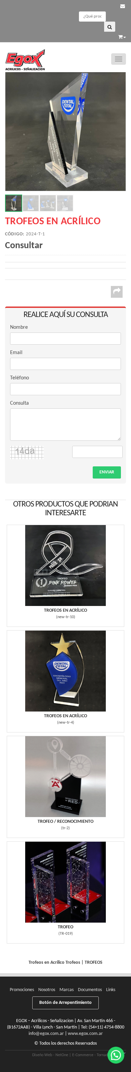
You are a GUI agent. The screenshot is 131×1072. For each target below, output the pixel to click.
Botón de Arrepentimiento (65, 1002)
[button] (122, 6)
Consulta (19, 403)
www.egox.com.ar (85, 1033)
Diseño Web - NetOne (50, 1055)
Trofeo (65, 927)
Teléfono (19, 378)
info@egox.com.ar (46, 1033)
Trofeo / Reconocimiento (65, 821)
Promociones (22, 989)
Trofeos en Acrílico (65, 610)
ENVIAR (106, 472)
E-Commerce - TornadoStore (95, 1055)
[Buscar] (109, 27)
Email (16, 352)
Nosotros (46, 989)
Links (110, 989)
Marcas (66, 989)
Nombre (19, 327)
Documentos (90, 989)
